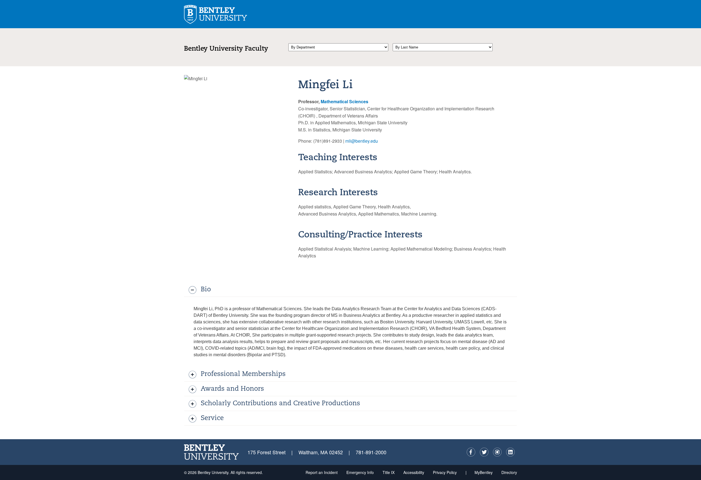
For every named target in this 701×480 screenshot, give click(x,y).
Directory (509, 472)
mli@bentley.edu (361, 141)
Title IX (389, 472)
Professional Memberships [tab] (243, 374)
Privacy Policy (445, 472)
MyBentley (484, 472)
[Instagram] (497, 452)
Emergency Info (360, 472)
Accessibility (413, 472)
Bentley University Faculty (226, 49)
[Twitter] (484, 452)
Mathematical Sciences (344, 101)
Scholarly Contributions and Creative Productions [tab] (280, 403)
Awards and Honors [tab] (232, 389)
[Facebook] (471, 452)
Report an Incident (322, 472)
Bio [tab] (206, 289)
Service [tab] (212, 418)
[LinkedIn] (510, 452)
